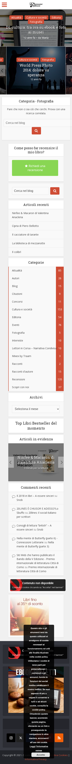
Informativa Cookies (56, 755)
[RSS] (59, 737)
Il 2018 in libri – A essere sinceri (35, 496)
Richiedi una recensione (36, 168)
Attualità (16, 17)
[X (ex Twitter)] (20, 737)
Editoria (56, 17)
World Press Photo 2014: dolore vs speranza (36, 70)
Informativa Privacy (36, 759)
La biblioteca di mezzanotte (28, 243)
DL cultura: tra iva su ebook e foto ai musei (36, 29)
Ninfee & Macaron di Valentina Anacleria (36, 460)
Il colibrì (16, 252)
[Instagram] (11, 737)
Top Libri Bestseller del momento (36, 426)
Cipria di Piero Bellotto (25, 226)
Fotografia (36, 22)
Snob (20, 500)
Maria (45, 37)
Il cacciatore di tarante (25, 234)
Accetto (41, 754)
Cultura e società (36, 17)
